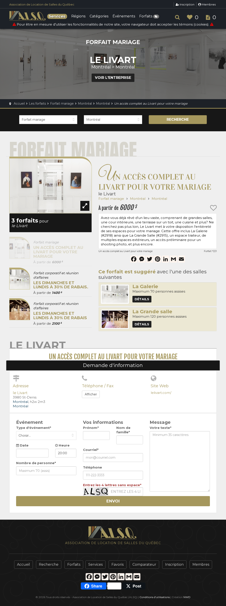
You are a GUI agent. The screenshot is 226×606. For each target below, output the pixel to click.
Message (160, 422)
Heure (64, 445)
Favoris (117, 564)
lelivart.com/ (161, 393)
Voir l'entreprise (113, 78)
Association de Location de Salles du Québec (41, 4)
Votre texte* (160, 428)
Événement (29, 422)
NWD (186, 597)
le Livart (107, 193)
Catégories (99, 16)
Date (23, 445)
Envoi (113, 501)
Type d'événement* (33, 428)
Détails (142, 299)
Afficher (91, 394)
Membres (208, 4)
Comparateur (144, 564)
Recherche (178, 119)
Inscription (186, 4)
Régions (78, 16)
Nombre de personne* (36, 463)
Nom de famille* (123, 430)
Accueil (23, 564)
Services (95, 564)
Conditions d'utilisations (154, 597)
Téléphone (92, 467)
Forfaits (146, 16)
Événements (124, 16)
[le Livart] (115, 294)
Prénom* (91, 428)
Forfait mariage (111, 198)
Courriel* (91, 450)
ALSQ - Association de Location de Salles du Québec (28, 16)
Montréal (138, 198)
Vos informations (103, 422)
